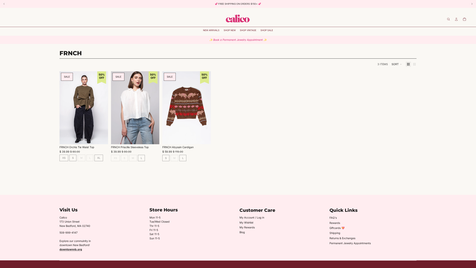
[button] (397, 64)
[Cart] (464, 19)
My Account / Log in (251, 217)
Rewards (334, 222)
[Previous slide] (65, 108)
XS (63, 157)
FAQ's (333, 217)
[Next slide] (102, 108)
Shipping (334, 232)
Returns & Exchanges (342, 238)
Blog (242, 232)
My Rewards (247, 227)
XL (98, 157)
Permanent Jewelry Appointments (350, 243)
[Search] (448, 19)
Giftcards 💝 (337, 227)
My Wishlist (246, 222)
